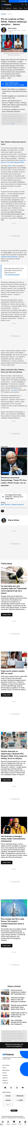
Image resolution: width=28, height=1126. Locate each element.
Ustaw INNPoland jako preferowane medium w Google (14, 84)
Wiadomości (8, 8)
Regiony (15, 8)
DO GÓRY (13, 1110)
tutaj (12, 123)
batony (10, 165)
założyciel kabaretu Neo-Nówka (13, 161)
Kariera (4, 1067)
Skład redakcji (5, 1070)
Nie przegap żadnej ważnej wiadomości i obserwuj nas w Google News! (14, 496)
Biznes (20, 8)
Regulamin (5, 1080)
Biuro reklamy (5, 1065)
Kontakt (4, 1072)
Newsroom (5, 1077)
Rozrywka (4, 1075)
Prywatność (5, 1082)
